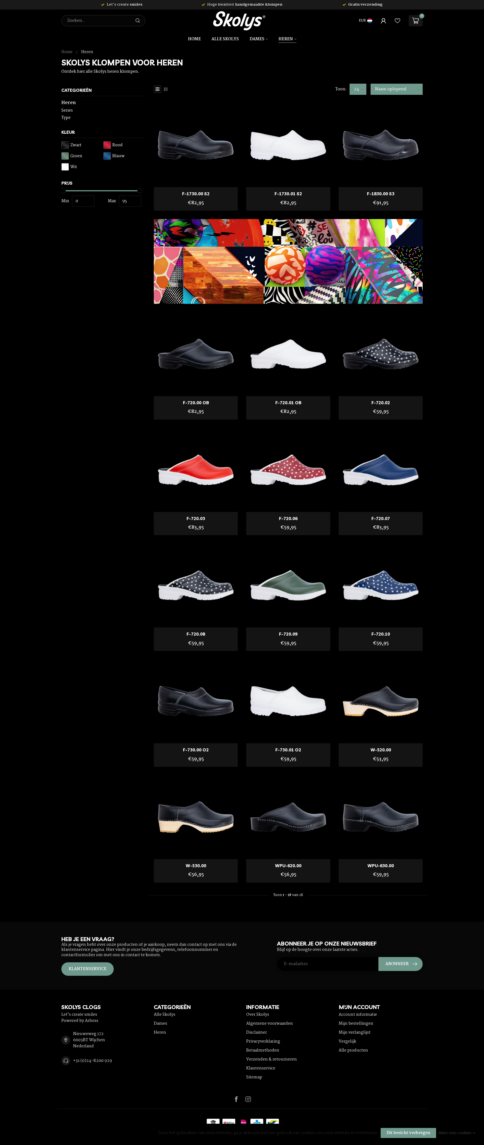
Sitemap (254, 1077)
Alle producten (353, 1050)
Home (194, 39)
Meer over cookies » (457, 1133)
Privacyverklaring (263, 1041)
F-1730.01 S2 (288, 193)
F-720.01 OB (288, 402)
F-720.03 (196, 518)
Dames (257, 39)
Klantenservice (87, 969)
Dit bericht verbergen (408, 1133)
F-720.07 (380, 518)
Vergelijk (347, 1041)
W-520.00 (381, 750)
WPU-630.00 (380, 865)
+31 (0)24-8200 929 (92, 1061)
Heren (285, 39)
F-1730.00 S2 (196, 193)
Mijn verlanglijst (355, 1032)
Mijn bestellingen (356, 1023)
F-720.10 (380, 634)
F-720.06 (288, 518)
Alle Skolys (225, 39)
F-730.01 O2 (288, 750)
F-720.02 (380, 402)
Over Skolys (257, 1014)
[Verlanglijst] (397, 20)
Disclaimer (256, 1032)
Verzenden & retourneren (271, 1059)
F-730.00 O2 (196, 750)
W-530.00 (196, 865)
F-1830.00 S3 (380, 193)
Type (66, 117)
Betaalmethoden (262, 1050)
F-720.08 (196, 634)
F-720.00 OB (196, 402)
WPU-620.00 (288, 865)
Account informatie (358, 1014)
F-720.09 (288, 634)
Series (67, 110)
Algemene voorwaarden (269, 1023)
